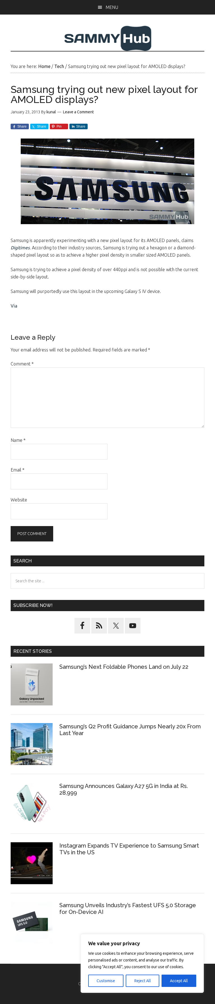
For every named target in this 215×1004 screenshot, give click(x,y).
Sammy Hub (107, 38)
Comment (22, 363)
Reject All (142, 981)
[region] (142, 963)
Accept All (179, 981)
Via (14, 305)
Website (19, 499)
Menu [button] (112, 7)
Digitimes (20, 247)
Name (18, 440)
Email (17, 469)
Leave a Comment (78, 112)
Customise (106, 981)
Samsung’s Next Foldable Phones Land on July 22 (123, 666)
